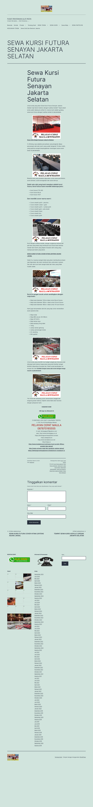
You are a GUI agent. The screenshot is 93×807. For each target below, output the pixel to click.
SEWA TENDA (42, 25)
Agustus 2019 (38, 719)
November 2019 (38, 713)
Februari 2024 (38, 611)
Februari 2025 (38, 585)
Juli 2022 (36, 652)
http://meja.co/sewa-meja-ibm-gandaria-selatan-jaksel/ (46, 448)
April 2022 (37, 658)
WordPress (83, 757)
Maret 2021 (37, 687)
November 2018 (38, 739)
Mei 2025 (36, 578)
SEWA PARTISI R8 (77, 25)
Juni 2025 (37, 576)
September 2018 (38, 743)
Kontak (16, 25)
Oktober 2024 (38, 593)
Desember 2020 (38, 693)
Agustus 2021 (38, 676)
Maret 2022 (37, 661)
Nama (29, 505)
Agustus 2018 (38, 745)
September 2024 (39, 596)
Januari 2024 (38, 613)
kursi (62, 460)
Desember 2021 (38, 667)
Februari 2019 (38, 732)
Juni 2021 (37, 680)
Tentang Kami (32, 25)
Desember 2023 (38, 615)
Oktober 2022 (38, 645)
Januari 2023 (38, 639)
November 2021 (38, 669)
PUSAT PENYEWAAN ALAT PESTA (19, 19)
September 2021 (38, 674)
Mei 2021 (36, 682)
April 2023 (37, 632)
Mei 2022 (36, 656)
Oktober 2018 (38, 741)
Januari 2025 (38, 587)
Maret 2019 (37, 730)
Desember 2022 (38, 641)
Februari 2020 (38, 706)
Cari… (63, 554)
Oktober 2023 (38, 619)
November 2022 (38, 643)
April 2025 (37, 580)
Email (49, 505)
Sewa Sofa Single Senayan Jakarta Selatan (40, 140)
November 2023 (38, 617)
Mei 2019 (36, 726)
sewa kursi (60, 465)
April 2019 (37, 728)
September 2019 (38, 717)
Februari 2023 (38, 637)
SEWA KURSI (54, 25)
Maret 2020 (37, 704)
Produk (22, 25)
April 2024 (37, 606)
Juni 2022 (37, 654)
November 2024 (38, 591)
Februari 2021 (38, 689)
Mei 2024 (37, 604)
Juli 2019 (36, 721)
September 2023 (38, 622)
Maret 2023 (37, 635)
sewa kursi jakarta (61, 469)
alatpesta (32, 462)
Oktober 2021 (38, 671)
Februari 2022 (38, 663)
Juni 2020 (37, 702)
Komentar (30, 489)
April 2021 (37, 684)
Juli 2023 (36, 626)
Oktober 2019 (38, 715)
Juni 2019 (37, 723)
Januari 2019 (37, 734)
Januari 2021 (37, 691)
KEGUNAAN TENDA (13, 28)
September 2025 (38, 574)
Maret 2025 (37, 583)
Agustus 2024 (38, 598)
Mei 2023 (36, 630)
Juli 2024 (36, 600)
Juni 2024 (37, 602)
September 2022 (38, 648)
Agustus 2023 (38, 624)
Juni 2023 (37, 628)
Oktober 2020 (38, 697)
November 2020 (38, 695)
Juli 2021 (36, 678)
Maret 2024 (37, 609)
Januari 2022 (38, 665)
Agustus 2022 (38, 650)
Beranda (9, 25)
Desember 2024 (38, 589)
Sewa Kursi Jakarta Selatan (56, 471)
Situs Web (30, 513)
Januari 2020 (38, 708)
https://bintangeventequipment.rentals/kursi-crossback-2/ (46, 450)
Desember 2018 (38, 736)
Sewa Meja (64, 25)
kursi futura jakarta (58, 464)
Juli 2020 (36, 700)
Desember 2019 (38, 710)
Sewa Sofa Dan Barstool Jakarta (30, 28)
